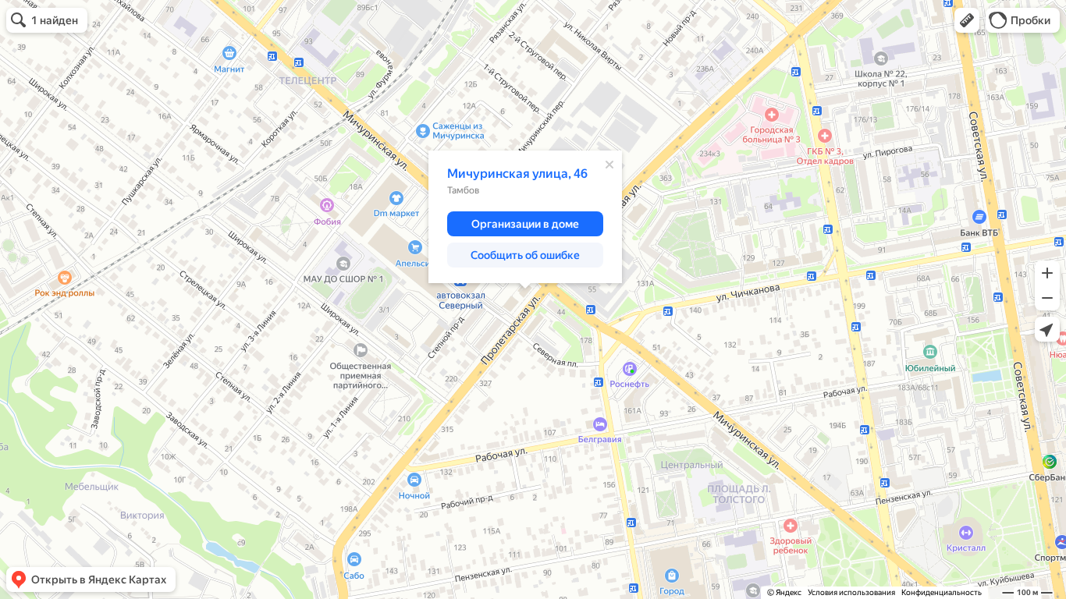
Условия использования (851, 592)
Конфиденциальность (941, 592)
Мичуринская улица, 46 (517, 173)
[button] (966, 20)
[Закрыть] (609, 164)
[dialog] (525, 217)
